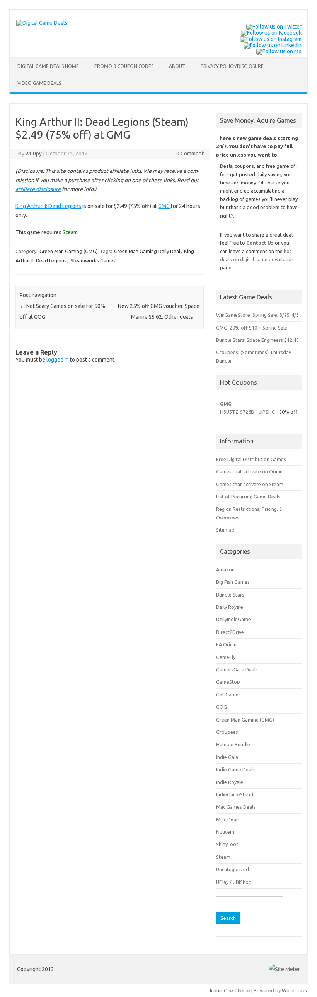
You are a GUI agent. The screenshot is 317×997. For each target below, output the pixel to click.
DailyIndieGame (233, 619)
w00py (34, 153)
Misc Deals (228, 819)
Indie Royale (229, 782)
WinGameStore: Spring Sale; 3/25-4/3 (257, 315)
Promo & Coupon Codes (123, 66)
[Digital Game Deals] (42, 23)
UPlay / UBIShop (234, 882)
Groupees (227, 732)
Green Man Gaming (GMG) (68, 251)
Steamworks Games (93, 260)
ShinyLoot (227, 844)
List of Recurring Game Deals (248, 496)
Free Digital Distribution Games (251, 459)
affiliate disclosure (38, 189)
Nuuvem (225, 832)
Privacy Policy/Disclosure (232, 66)
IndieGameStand (234, 794)
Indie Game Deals (235, 769)
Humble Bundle (233, 744)
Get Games (228, 694)
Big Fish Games (233, 582)
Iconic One (221, 990)
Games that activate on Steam (249, 484)
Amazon (225, 569)
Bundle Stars (230, 594)
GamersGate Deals (237, 669)
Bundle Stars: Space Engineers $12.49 (257, 340)
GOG (221, 707)
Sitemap (225, 529)
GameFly (225, 657)
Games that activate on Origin (249, 471)
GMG (164, 206)
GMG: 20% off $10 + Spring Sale (251, 327)
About (177, 66)
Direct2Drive (230, 632)
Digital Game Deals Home (48, 66)
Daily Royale (229, 607)
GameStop (228, 681)
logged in (57, 360)
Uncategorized (232, 869)
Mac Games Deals (236, 806)
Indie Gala (227, 757)
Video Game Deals (39, 83)
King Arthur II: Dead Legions (48, 206)
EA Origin (226, 644)
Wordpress (294, 990)
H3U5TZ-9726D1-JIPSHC (247, 411)
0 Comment (190, 153)
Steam (223, 857)
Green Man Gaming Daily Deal (147, 251)
